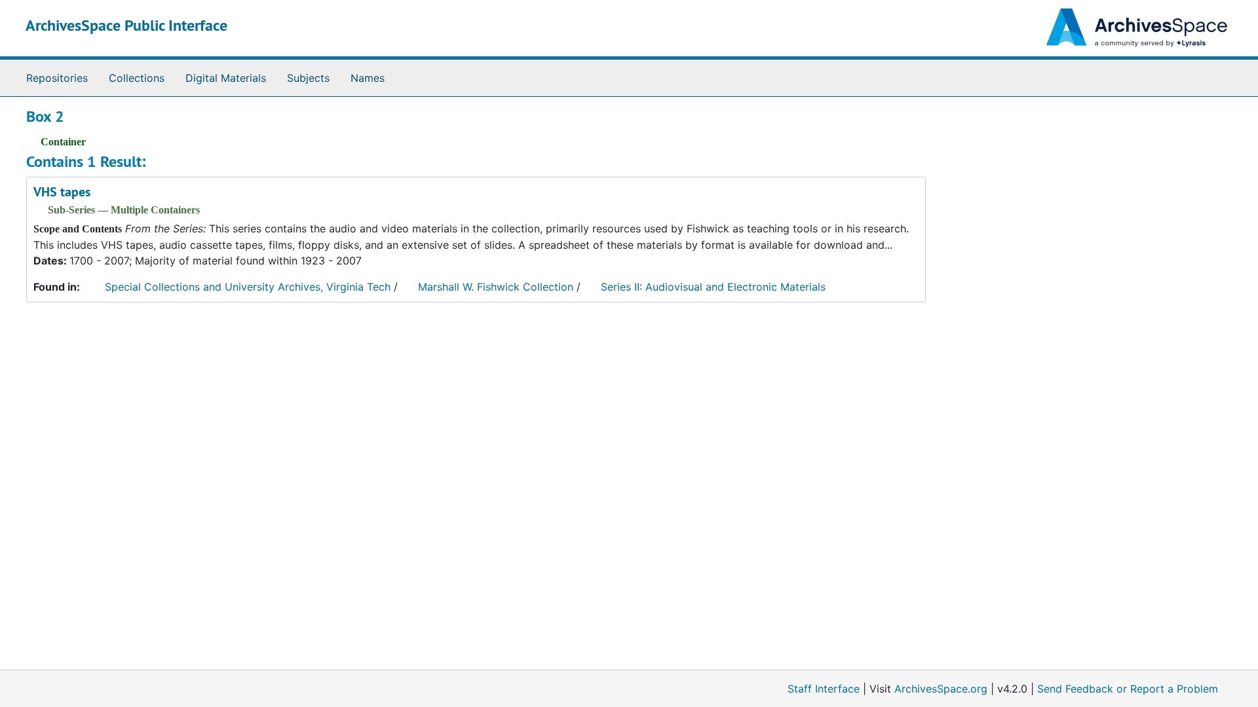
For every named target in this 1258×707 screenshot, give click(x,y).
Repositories (57, 77)
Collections (136, 77)
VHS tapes (61, 191)
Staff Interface (824, 688)
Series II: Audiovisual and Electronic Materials (713, 286)
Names (368, 77)
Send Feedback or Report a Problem (1127, 688)
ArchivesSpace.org (940, 688)
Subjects (308, 77)
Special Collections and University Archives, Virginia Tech (248, 286)
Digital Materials (225, 77)
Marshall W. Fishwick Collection (495, 286)
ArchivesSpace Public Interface (126, 25)
